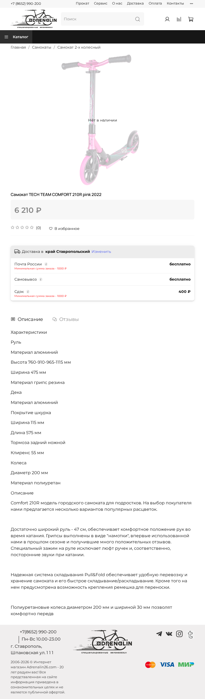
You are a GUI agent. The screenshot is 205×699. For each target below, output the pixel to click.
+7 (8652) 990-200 (26, 4)
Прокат (82, 3)
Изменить (101, 251)
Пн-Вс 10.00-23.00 (41, 639)
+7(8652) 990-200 (38, 631)
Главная (18, 47)
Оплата (155, 3)
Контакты (175, 3)
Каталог (20, 36)
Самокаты (41, 47)
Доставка (135, 3)
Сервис (100, 3)
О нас (117, 3)
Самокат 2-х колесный (79, 47)
